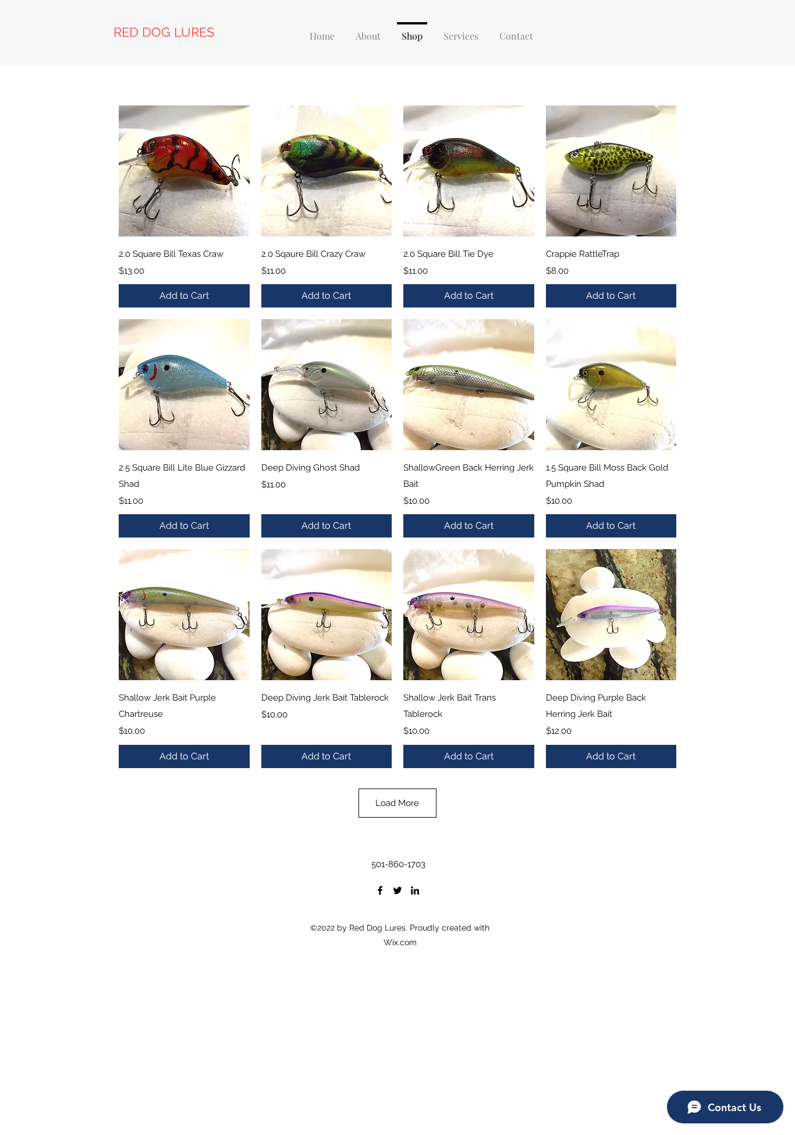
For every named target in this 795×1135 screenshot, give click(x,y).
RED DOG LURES (163, 32)
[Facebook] (380, 890)
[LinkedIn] (415, 890)
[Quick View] (184, 170)
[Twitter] (397, 890)
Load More (397, 803)
